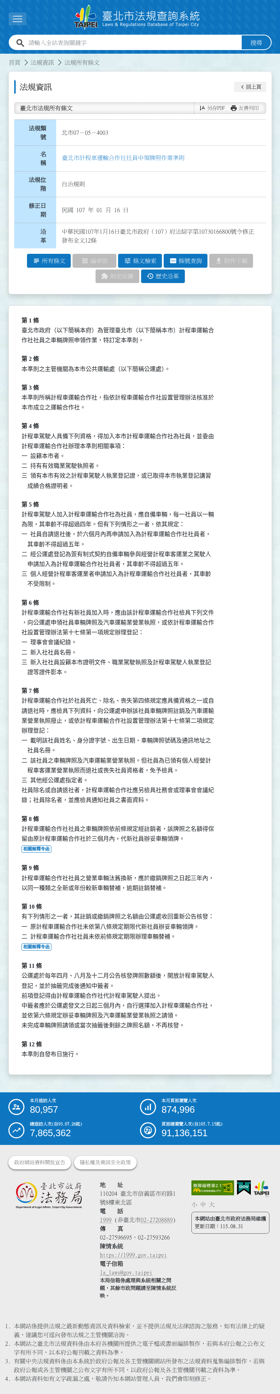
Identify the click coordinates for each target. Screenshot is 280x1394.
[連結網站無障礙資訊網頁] (212, 1188)
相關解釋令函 (36, 849)
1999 (106, 1220)
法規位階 (37, 184)
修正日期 (37, 210)
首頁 (14, 62)
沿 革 (45, 236)
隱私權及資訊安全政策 (105, 1162)
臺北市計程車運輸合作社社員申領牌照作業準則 (123, 158)
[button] (250, 87)
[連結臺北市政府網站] (261, 1189)
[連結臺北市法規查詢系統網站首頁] (137, 17)
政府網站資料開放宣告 (39, 1162)
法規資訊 (42, 62)
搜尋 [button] (256, 43)
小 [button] (194, 1204)
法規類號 (37, 132)
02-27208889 (157, 1220)
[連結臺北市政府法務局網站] (48, 1195)
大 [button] (212, 1204)
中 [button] (203, 1204)
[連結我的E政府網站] (244, 1187)
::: (4, 58)
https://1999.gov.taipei (133, 1255)
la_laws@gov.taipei (126, 1272)
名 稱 (45, 158)
